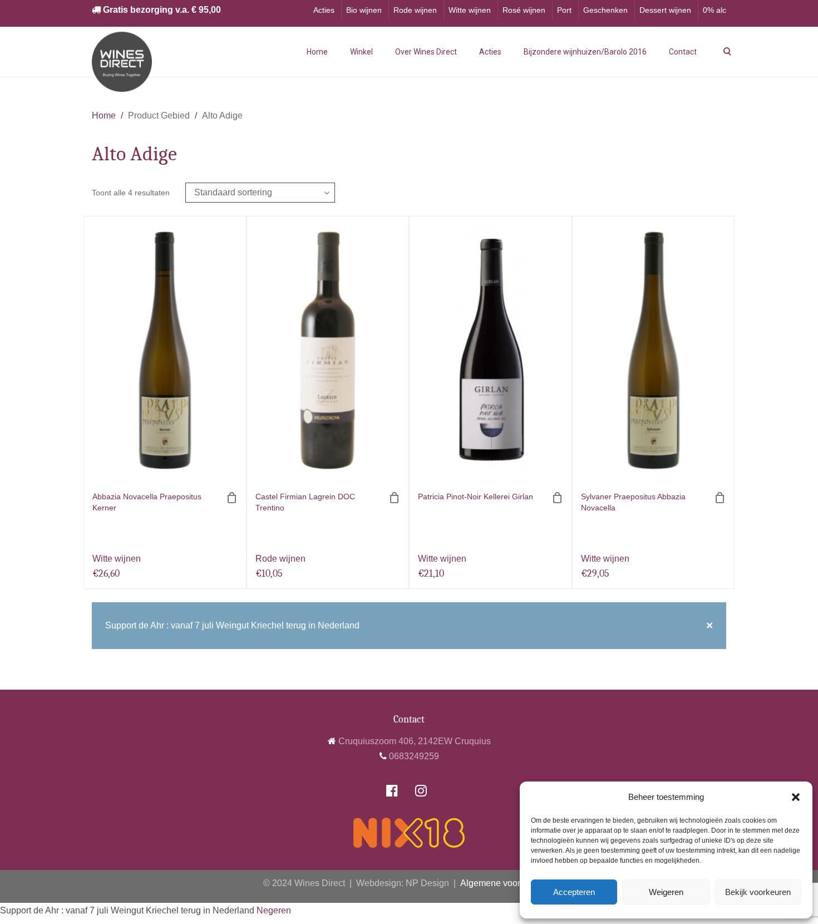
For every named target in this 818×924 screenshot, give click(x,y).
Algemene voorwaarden (507, 883)
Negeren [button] (274, 910)
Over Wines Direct (426, 51)
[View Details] (165, 350)
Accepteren (574, 892)
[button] (795, 797)
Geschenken (605, 10)
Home (317, 51)
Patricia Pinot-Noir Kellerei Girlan (475, 496)
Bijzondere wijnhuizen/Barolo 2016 (585, 51)
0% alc (714, 10)
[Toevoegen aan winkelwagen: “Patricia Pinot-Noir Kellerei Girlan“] (557, 497)
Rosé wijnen (523, 10)
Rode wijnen (415, 10)
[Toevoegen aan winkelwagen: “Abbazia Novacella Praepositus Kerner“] (232, 497)
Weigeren (666, 892)
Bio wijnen (364, 10)
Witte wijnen (470, 10)
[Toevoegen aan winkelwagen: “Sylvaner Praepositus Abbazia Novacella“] (720, 497)
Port (564, 10)
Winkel (361, 51)
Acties (323, 10)
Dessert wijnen (665, 10)
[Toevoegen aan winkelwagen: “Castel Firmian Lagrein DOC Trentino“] (394, 497)
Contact (683, 51)
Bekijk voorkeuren (758, 892)
